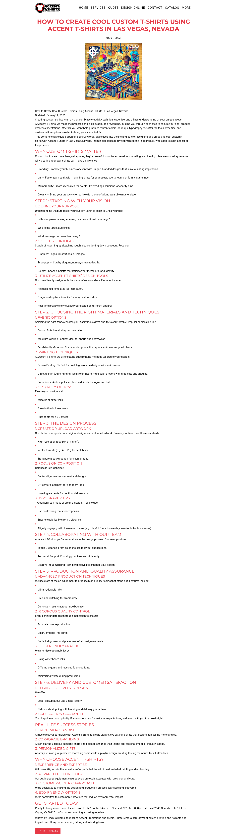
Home (83, 7)
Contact (155, 7)
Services (98, 7)
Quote (113, 7)
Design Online (133, 7)
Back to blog (48, 831)
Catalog (172, 7)
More (186, 7)
